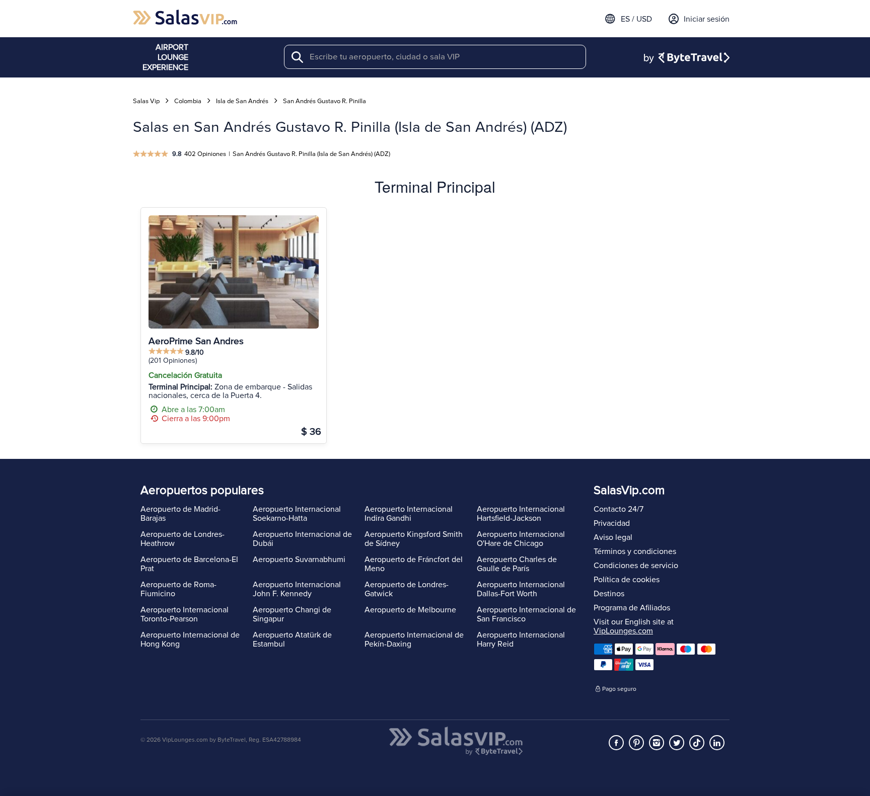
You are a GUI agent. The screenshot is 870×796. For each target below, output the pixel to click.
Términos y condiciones (635, 551)
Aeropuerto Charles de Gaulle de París (517, 564)
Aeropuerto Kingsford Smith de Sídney (414, 538)
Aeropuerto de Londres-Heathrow (182, 538)
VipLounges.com (623, 631)
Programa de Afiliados (632, 608)
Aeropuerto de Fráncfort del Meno (414, 564)
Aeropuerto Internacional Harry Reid (521, 639)
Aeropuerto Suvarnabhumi (299, 559)
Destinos (609, 594)
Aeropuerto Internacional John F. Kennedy (297, 589)
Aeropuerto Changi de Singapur (292, 614)
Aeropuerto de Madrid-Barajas (180, 513)
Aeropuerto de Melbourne (410, 610)
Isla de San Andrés (242, 101)
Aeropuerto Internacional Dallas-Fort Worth (521, 589)
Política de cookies (627, 580)
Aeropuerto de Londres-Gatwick (407, 589)
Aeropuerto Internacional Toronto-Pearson (184, 614)
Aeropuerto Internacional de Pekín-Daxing (414, 639)
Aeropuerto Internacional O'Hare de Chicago (521, 538)
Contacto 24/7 (618, 509)
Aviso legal (613, 537)
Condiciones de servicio (636, 566)
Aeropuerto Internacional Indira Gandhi (409, 513)
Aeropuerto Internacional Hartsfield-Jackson (521, 513)
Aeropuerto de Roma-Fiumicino (178, 589)
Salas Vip (146, 101)
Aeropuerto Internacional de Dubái (302, 538)
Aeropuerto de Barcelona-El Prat (189, 564)
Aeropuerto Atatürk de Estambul (292, 639)
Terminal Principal (435, 186)
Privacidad (612, 523)
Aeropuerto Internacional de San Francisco (526, 614)
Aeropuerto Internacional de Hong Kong (190, 639)
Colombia (187, 101)
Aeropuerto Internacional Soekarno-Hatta (297, 513)
